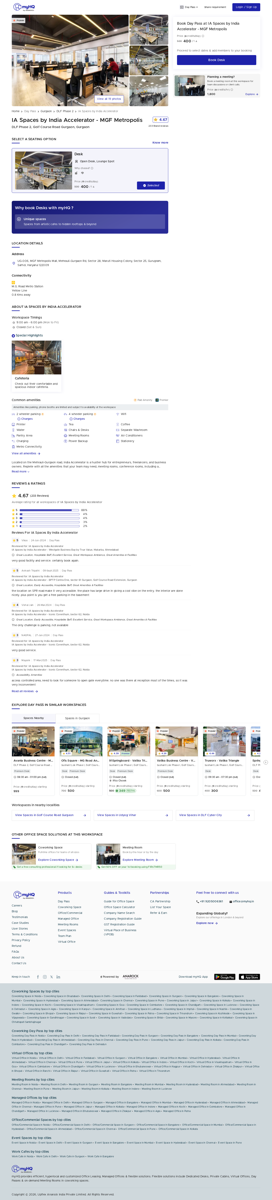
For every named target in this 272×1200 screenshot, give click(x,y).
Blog (15, 911)
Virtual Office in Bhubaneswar (134, 1066)
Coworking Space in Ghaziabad (61, 996)
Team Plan (64, 936)
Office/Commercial (70, 913)
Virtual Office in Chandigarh (68, 1066)
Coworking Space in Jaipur (182, 1000)
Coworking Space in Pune (149, 1000)
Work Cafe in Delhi (46, 1156)
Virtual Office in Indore (154, 1062)
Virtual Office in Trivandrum (154, 1071)
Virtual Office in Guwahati (95, 1071)
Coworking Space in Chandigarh (183, 1005)
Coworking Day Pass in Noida (28, 1036)
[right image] (67, 170)
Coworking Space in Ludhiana (144, 1009)
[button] (90, 454)
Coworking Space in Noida (26, 996)
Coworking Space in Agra (42, 1009)
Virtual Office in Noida (24, 1058)
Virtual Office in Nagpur (167, 1066)
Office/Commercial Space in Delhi (71, 1125)
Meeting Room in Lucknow (157, 1089)
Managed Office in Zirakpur (116, 1111)
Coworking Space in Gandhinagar (45, 1017)
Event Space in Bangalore (109, 1143)
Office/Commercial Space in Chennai (95, 1129)
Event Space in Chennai (202, 1143)
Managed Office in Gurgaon (87, 1102)
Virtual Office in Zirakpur (228, 1066)
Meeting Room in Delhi (53, 1084)
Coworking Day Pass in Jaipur (167, 1040)
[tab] (34, 718)
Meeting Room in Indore (125, 1089)
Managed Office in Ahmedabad (227, 1102)
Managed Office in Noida (25, 1102)
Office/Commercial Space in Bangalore (158, 1125)
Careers (17, 905)
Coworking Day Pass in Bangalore (179, 1036)
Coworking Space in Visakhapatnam (74, 1005)
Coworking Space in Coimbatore (144, 1005)
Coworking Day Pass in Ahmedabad (55, 1040)
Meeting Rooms (68, 924)
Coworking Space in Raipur (71, 1013)
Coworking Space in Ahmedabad (79, 1000)
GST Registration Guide (119, 924)
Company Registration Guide (123, 918)
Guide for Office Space (119, 901)
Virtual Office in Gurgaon (111, 1058)
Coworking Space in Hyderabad (40, 1000)
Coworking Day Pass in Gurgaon (140, 1036)
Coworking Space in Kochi (36, 1005)
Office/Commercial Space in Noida (31, 1125)
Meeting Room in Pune (36, 1089)
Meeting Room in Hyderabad (182, 1084)
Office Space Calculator (119, 907)
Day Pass (64, 901)
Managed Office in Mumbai (156, 1102)
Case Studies (20, 923)
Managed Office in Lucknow (43, 1111)
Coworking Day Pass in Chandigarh (47, 1044)
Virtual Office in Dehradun (197, 1066)
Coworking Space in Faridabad (129, 996)
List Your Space (160, 907)
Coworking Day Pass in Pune (132, 1040)
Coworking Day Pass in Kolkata (204, 1040)
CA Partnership (160, 901)
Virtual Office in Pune (70, 1062)
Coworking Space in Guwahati (105, 1013)
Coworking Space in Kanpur (74, 1009)
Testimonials (20, 917)
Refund (16, 946)
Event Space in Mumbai (140, 1143)
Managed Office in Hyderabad (190, 1102)
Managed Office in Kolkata (109, 1107)
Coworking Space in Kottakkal (216, 1017)
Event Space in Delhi (50, 1143)
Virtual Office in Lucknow (100, 1066)
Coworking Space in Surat (81, 1017)
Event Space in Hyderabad (171, 1143)
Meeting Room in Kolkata (95, 1089)
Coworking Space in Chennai (116, 1000)
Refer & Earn (158, 913)
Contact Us (19, 963)
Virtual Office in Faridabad (80, 1058)
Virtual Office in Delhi (51, 1058)
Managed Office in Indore (141, 1107)
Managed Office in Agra (147, 1111)
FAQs (15, 951)
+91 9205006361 (211, 901)
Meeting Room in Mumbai (149, 1084)
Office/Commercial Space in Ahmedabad (49, 1129)
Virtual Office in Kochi (182, 1062)
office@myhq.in (243, 901)
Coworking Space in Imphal (179, 1009)
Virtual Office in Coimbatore (34, 1066)
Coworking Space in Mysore (181, 1017)
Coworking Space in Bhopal (38, 1013)
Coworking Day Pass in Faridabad (100, 1036)
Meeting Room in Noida (25, 1084)
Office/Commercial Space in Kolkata (178, 1129)
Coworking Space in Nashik (212, 1009)
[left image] (20, 170)
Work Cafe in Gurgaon (72, 1156)
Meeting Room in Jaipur (65, 1089)
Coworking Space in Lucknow (220, 1005)
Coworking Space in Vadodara (114, 1017)
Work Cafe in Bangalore (100, 1156)
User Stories (20, 928)
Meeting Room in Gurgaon (83, 1084)
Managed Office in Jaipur (78, 1107)
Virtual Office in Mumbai (173, 1058)
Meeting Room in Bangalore (116, 1084)
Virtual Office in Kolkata (126, 1062)
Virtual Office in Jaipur (97, 1062)
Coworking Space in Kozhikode (212, 1013)
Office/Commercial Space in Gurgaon (113, 1125)
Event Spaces (67, 930)
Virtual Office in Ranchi (37, 1071)
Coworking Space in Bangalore (202, 996)
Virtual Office (66, 942)
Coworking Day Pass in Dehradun (88, 1044)
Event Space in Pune (230, 1143)
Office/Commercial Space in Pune (137, 1129)
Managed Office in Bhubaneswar (80, 1111)
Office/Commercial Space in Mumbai (202, 1125)
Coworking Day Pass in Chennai (95, 1040)
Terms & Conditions (25, 934)
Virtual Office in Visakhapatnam (214, 1062)
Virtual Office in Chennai (42, 1062)
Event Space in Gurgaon (78, 1143)
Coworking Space (69, 907)
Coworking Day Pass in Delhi (63, 1036)
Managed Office (68, 918)
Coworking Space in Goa (110, 1005)
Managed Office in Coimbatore (205, 1107)
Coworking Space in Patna (139, 1013)
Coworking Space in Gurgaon (165, 996)
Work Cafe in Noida (22, 1156)
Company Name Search (119, 913)
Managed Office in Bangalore (122, 1102)
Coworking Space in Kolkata (215, 1000)
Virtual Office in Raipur (65, 1071)
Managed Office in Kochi (171, 1107)
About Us (18, 957)
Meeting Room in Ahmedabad (217, 1084)
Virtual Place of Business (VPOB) (120, 932)
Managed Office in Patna (177, 1111)
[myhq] (24, 7)
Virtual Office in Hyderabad (205, 1058)
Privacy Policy (21, 940)
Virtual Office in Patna (124, 1071)
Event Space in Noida (24, 1143)
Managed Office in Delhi (55, 1102)
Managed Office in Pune (47, 1107)
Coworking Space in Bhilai (148, 1017)
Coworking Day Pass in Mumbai (218, 1036)
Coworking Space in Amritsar (109, 1009)
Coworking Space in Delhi (95, 996)
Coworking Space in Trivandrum (174, 1013)
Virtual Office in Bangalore (142, 1058)
